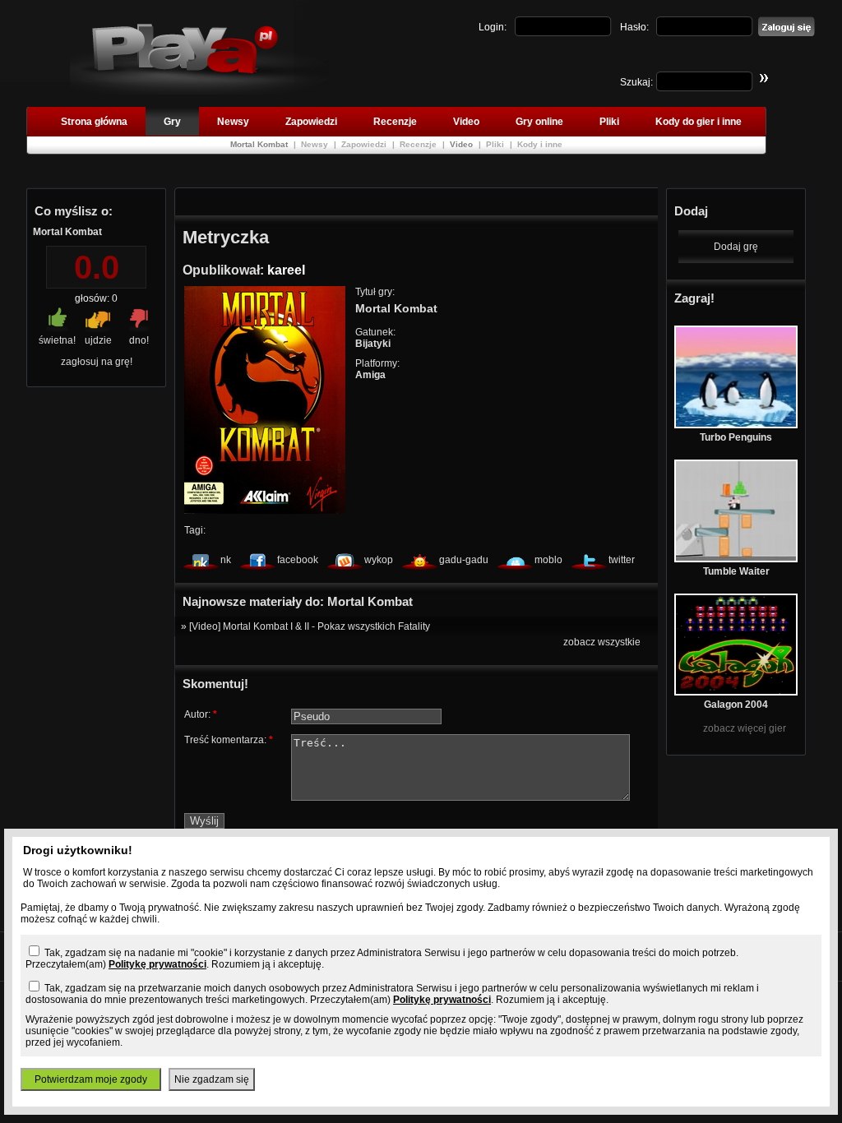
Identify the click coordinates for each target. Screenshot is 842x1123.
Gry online (539, 121)
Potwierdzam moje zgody (91, 1079)
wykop (378, 560)
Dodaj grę (736, 246)
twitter (621, 560)
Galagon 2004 (736, 704)
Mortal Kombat (260, 144)
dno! (139, 340)
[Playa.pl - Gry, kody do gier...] (199, 91)
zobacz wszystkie (602, 642)
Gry (172, 121)
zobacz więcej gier (744, 728)
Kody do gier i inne (698, 121)
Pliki (609, 121)
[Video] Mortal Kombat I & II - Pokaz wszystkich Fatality (309, 626)
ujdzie (98, 340)
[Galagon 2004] (736, 692)
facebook (297, 560)
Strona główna (94, 121)
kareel (286, 270)
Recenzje (395, 121)
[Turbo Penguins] (736, 425)
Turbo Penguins (736, 437)
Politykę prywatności (157, 964)
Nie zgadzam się (211, 1079)
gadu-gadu (463, 560)
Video (466, 121)
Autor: (200, 714)
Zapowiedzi (311, 121)
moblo (548, 560)
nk (225, 560)
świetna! (57, 340)
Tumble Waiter (736, 571)
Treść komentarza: (228, 740)
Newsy (233, 121)
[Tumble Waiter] (736, 559)
